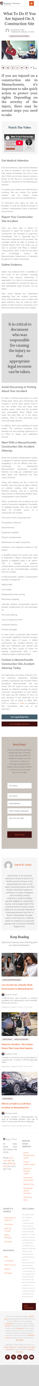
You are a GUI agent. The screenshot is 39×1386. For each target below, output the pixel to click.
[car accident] (19, 1072)
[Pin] (26, 67)
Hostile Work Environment (12, 980)
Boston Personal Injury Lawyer (28, 1155)
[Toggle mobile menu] (31, 3)
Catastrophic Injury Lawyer (28, 1179)
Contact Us (9, 1349)
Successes (8, 1242)
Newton (7, 1326)
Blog (6, 1257)
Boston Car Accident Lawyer (27, 1171)
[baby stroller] (19, 1013)
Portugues (8, 1273)
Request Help (19, 835)
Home (6, 1347)
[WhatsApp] (17, 67)
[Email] (22, 67)
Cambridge (9, 1324)
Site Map (31, 1347)
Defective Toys (28, 1184)
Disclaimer (12, 1347)
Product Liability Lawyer (29, 1163)
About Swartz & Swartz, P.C (10, 1219)
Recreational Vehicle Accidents (28, 1190)
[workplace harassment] (19, 954)
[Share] (3, 67)
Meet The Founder (7, 1229)
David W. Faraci (18, 30)
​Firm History (8, 1224)
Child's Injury (7, 1039)
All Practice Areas (27, 1198)
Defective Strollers (21, 1039)
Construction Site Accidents (19, 36)
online (22, 703)
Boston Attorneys (7, 1236)
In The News (8, 1261)
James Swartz (12, 995)
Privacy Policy (22, 1347)
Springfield (19, 1340)
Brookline (20, 1328)
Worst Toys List (10, 1265)
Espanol (7, 1269)
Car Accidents (7, 1098)
